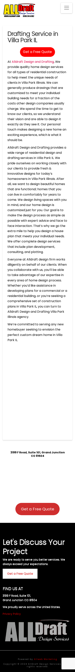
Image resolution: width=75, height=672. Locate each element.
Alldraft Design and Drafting (33, 62)
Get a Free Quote (37, 52)
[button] (66, 8)
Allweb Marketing (45, 659)
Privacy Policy (12, 614)
